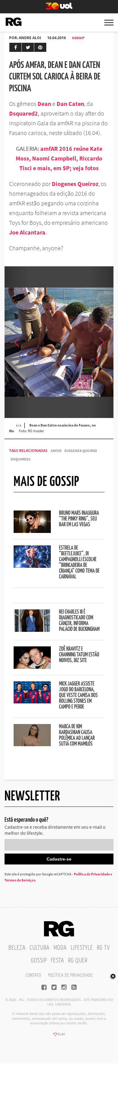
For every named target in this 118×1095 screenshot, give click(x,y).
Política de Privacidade (92, 874)
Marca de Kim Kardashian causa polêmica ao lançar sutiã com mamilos (77, 735)
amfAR (56, 450)
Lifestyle (82, 948)
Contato (33, 975)
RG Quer (77, 961)
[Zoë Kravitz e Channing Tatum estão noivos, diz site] (32, 667)
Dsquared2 (23, 113)
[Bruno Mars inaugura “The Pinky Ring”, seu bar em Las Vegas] (32, 531)
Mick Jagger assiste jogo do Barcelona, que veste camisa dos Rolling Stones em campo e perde (78, 695)
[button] (101, 342)
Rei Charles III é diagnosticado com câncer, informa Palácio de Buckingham (79, 620)
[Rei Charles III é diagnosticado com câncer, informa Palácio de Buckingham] (32, 630)
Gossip (78, 37)
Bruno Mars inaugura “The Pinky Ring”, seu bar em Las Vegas (79, 518)
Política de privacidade (70, 975)
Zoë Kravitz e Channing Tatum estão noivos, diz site (79, 654)
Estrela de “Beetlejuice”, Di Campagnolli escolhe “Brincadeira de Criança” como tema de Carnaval (79, 562)
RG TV (103, 948)
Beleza (17, 948)
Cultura (40, 948)
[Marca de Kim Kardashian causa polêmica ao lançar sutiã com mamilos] (32, 744)
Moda (60, 948)
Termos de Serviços (20, 880)
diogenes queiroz (80, 450)
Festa (57, 961)
